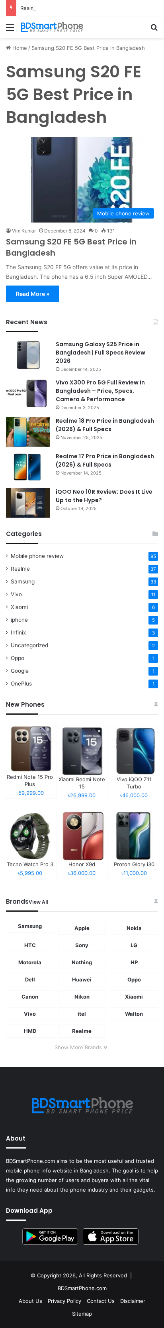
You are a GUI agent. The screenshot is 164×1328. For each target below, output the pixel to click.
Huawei (82, 979)
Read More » (32, 293)
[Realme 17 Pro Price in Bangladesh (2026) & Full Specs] (28, 467)
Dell (30, 979)
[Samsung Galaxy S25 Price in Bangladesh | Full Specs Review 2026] (28, 355)
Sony (81, 945)
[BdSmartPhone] (52, 27)
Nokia (134, 928)
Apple (82, 928)
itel (82, 1014)
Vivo (16, 594)
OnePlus (21, 683)
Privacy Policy (64, 1301)
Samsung (23, 581)
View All (39, 901)
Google (20, 671)
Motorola (29, 962)
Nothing (82, 962)
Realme (20, 568)
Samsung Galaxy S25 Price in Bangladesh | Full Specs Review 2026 (100, 352)
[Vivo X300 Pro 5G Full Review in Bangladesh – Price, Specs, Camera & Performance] (28, 393)
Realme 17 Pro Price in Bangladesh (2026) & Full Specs (105, 460)
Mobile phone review (37, 556)
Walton (134, 1014)
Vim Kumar (24, 231)
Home (19, 48)
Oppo (17, 658)
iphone (19, 620)
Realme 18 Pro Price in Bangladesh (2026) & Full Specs (105, 425)
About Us (30, 1301)
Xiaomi (19, 607)
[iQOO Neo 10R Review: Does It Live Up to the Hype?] (28, 503)
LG (134, 945)
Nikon (82, 996)
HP (134, 962)
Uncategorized (29, 645)
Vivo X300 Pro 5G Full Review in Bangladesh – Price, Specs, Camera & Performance (100, 390)
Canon (29, 996)
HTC (30, 945)
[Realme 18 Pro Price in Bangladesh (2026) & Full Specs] (28, 432)
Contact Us (101, 1301)
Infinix (18, 632)
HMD (30, 1031)
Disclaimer (132, 1301)
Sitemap (82, 1313)
